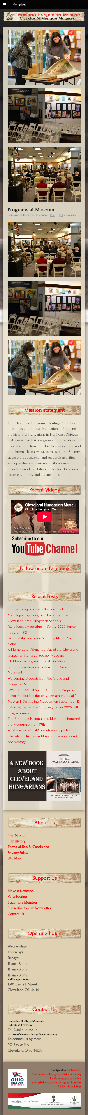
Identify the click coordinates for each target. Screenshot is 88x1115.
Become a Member (22, 902)
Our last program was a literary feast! (36, 609)
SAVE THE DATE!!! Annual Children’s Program (41, 690)
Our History (16, 841)
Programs (71, 215)
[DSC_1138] (44, 141)
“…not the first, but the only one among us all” (42, 695)
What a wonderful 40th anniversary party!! (39, 730)
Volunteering (17, 896)
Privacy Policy (18, 852)
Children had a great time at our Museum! (39, 661)
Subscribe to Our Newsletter (29, 908)
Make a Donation (21, 891)
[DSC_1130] (44, 82)
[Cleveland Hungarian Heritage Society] (44, 19)
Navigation (19, 4)
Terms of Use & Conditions (28, 847)
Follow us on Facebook (45, 568)
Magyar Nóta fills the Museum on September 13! (44, 701)
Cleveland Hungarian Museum (28, 215)
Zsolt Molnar (74, 1070)
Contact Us (16, 914)
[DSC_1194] (44, 199)
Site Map (14, 858)
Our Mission (17, 835)
